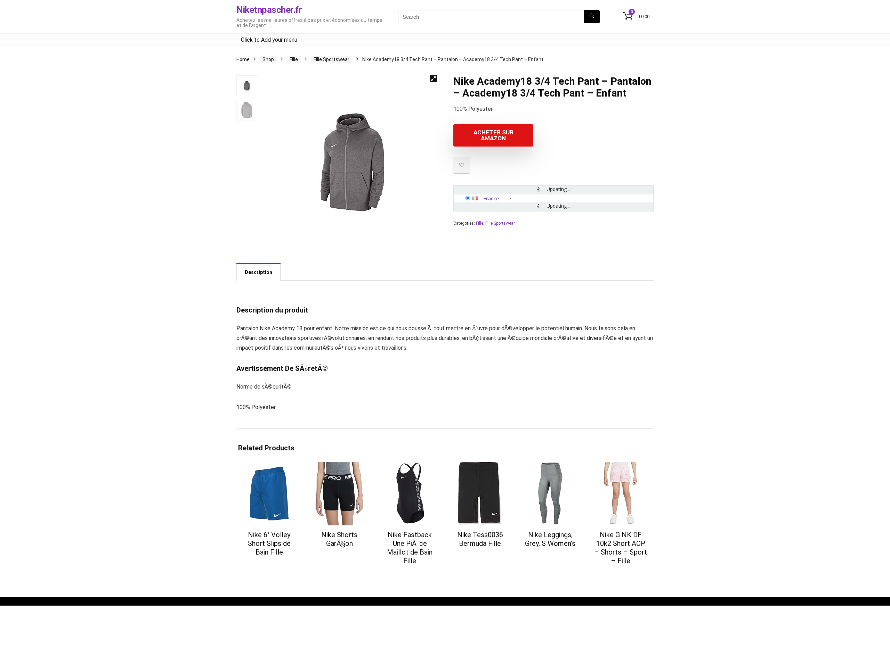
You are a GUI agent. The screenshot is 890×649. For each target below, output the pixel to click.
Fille (294, 59)
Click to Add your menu (269, 39)
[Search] (592, 16)
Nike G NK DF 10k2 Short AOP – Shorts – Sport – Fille (620, 548)
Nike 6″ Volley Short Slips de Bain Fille (269, 543)
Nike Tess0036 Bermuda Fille (480, 539)
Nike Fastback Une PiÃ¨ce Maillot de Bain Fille (409, 548)
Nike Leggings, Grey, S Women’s (550, 539)
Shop (268, 59)
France (491, 198)
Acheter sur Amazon (493, 135)
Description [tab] (258, 272)
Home (243, 59)
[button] (433, 78)
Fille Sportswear (331, 59)
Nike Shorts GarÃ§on (339, 539)
